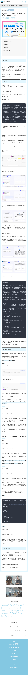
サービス (14, 653)
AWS (3, 608)
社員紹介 (18, 608)
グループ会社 (14, 662)
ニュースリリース (14, 626)
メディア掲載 (9, 616)
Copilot (7, 18)
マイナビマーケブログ (14, 647)
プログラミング (11, 610)
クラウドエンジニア (10, 608)
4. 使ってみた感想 (7, 54)
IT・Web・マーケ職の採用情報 (14, 631)
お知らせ (12, 605)
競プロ (3, 616)
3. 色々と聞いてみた (7, 50)
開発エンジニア (20, 610)
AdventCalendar (5, 605)
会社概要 (14, 650)
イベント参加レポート (6, 613)
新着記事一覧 (14, 622)
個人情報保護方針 (14, 668)
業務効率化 (4, 610)
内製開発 (14, 613)
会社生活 (21, 605)
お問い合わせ (14, 635)
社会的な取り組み (14, 656)
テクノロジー (10, 10)
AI (3, 18)
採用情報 (14, 659)
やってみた (21, 613)
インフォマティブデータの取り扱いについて (14, 665)
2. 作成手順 (5, 47)
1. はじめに (5, 44)
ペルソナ (13, 18)
